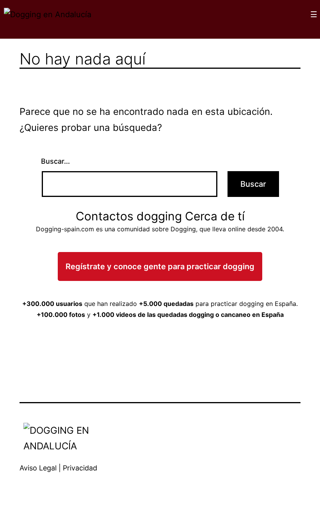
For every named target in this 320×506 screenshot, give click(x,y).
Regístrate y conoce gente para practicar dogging (160, 266)
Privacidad (80, 468)
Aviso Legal (38, 468)
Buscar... (55, 161)
